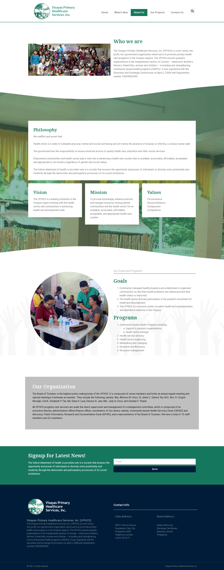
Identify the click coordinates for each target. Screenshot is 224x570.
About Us (139, 12)
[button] (192, 11)
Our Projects (157, 12)
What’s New (121, 12)
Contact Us (177, 12)
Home (104, 12)
